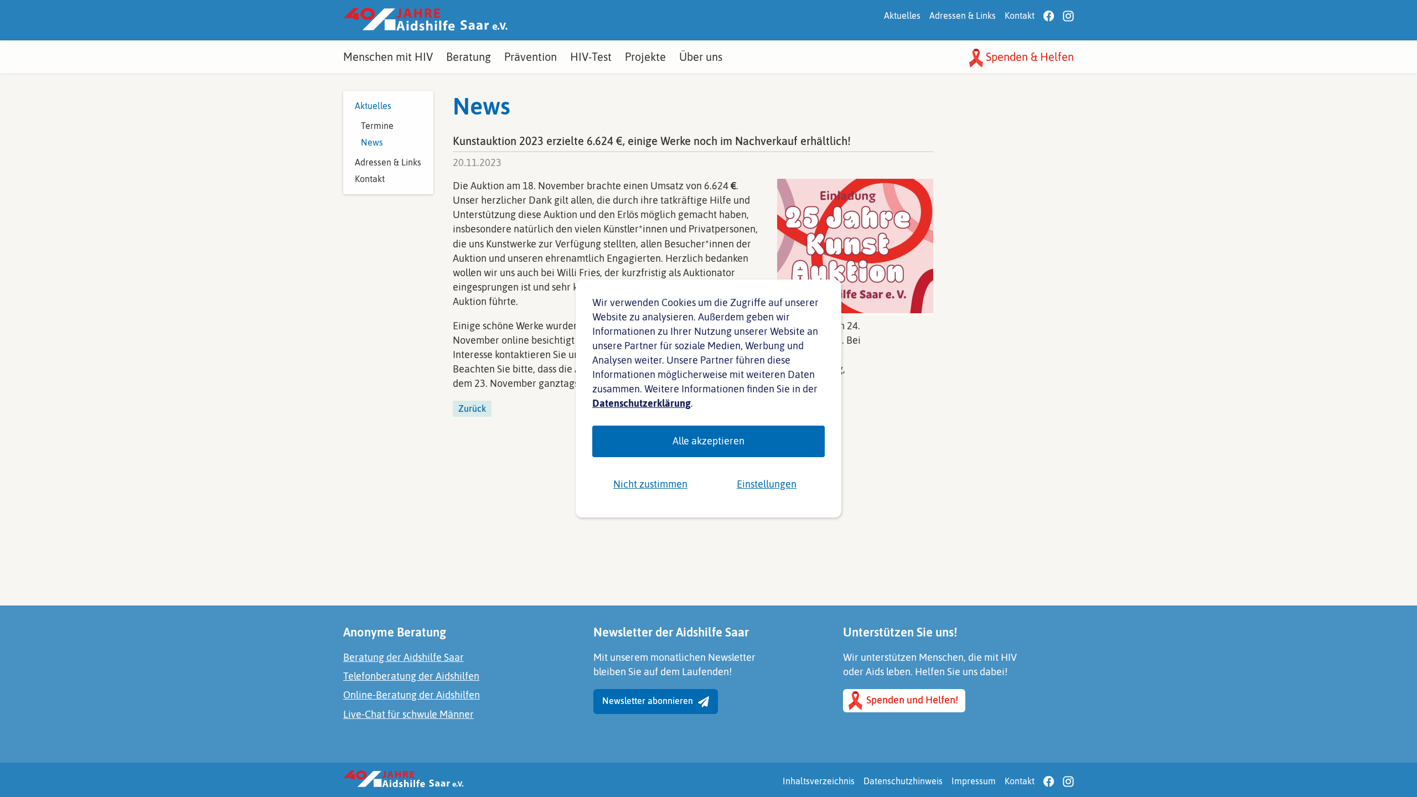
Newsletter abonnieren (648, 701)
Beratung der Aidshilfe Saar (403, 657)
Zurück (472, 408)
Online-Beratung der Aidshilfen (411, 695)
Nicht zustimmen (650, 484)
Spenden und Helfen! (911, 700)
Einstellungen (767, 484)
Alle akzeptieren (708, 441)
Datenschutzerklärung (641, 403)
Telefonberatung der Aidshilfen (411, 676)
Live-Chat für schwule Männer (408, 714)
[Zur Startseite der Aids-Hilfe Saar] (425, 20)
